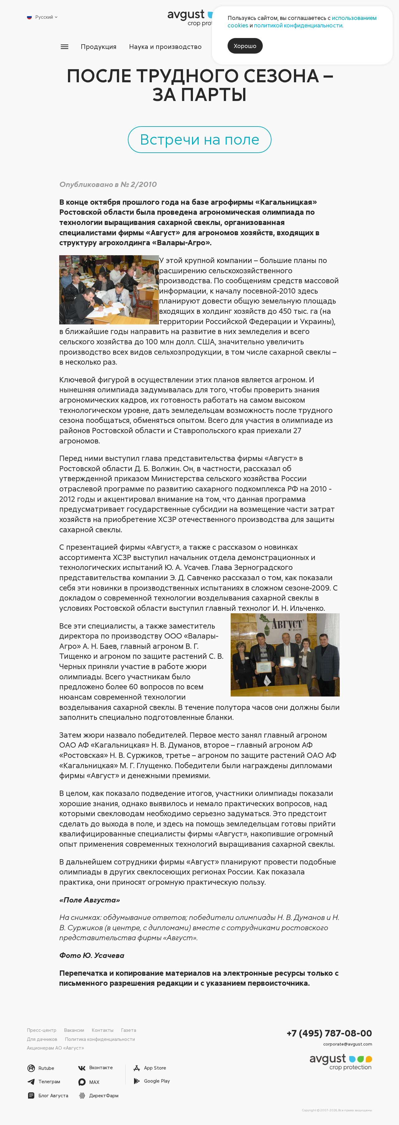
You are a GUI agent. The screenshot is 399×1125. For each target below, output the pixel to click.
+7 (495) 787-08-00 (329, 1033)
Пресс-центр (41, 1030)
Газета (128, 1030)
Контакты (102, 1030)
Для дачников (42, 1039)
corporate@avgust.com (347, 1043)
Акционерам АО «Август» (55, 1048)
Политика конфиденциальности (100, 1039)
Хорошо (245, 45)
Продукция (99, 46)
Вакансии (74, 1030)
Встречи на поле (200, 138)
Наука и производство (165, 46)
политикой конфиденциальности (298, 25)
